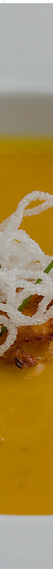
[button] (49, 1)
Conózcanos (30, 289)
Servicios (21, 289)
